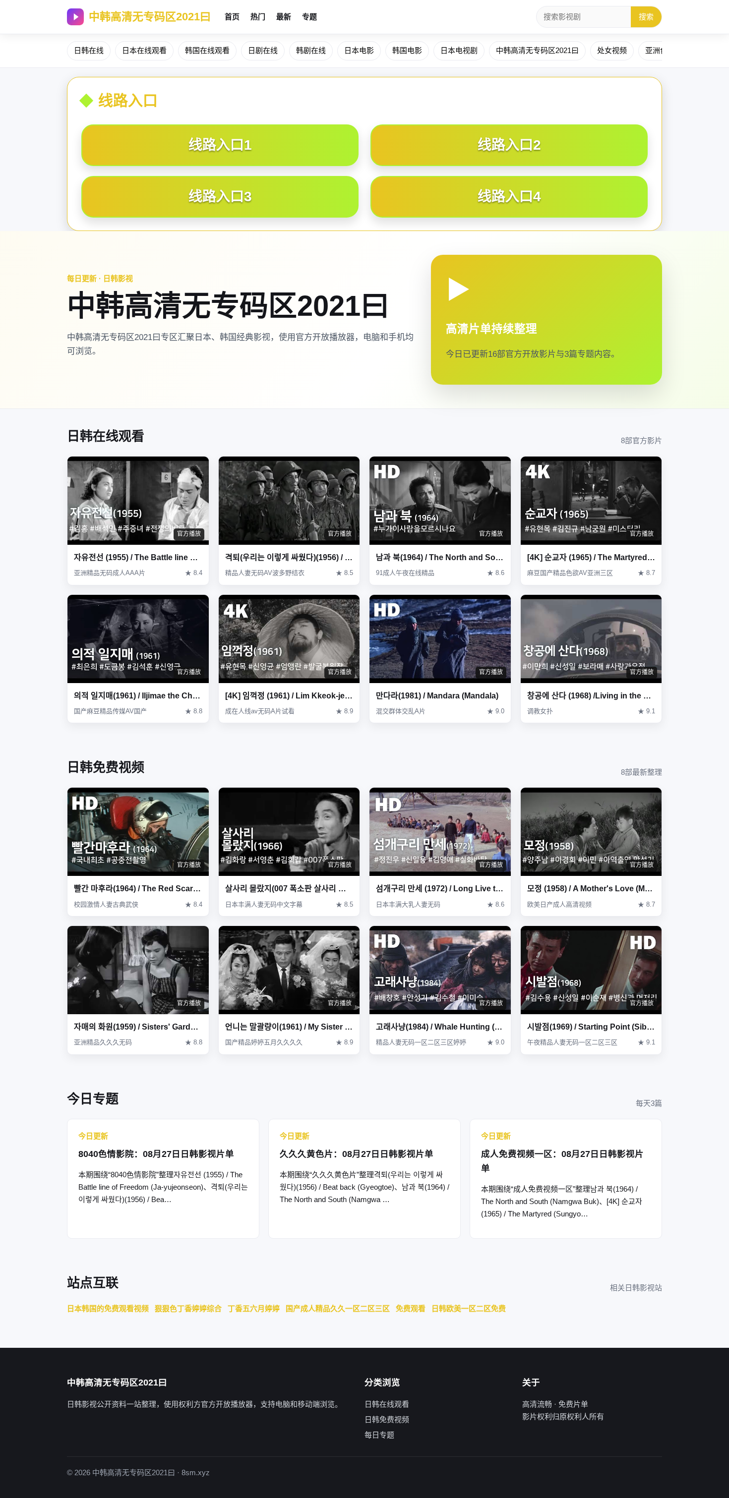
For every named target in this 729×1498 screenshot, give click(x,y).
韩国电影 (407, 50)
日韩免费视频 (386, 1419)
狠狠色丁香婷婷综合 (188, 1308)
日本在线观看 (144, 50)
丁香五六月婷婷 (254, 1308)
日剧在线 (263, 50)
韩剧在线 (311, 50)
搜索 (646, 16)
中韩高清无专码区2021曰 (150, 16)
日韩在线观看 (386, 1404)
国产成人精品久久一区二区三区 (338, 1308)
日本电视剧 (459, 50)
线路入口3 (220, 196)
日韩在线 (89, 50)
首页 (232, 16)
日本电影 (359, 50)
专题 (309, 16)
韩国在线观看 (207, 50)
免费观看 (410, 1308)
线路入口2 (509, 145)
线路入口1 (220, 145)
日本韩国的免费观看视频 (108, 1308)
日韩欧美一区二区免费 (468, 1308)
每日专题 (379, 1435)
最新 (283, 16)
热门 (257, 16)
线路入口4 (509, 196)
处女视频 (612, 50)
